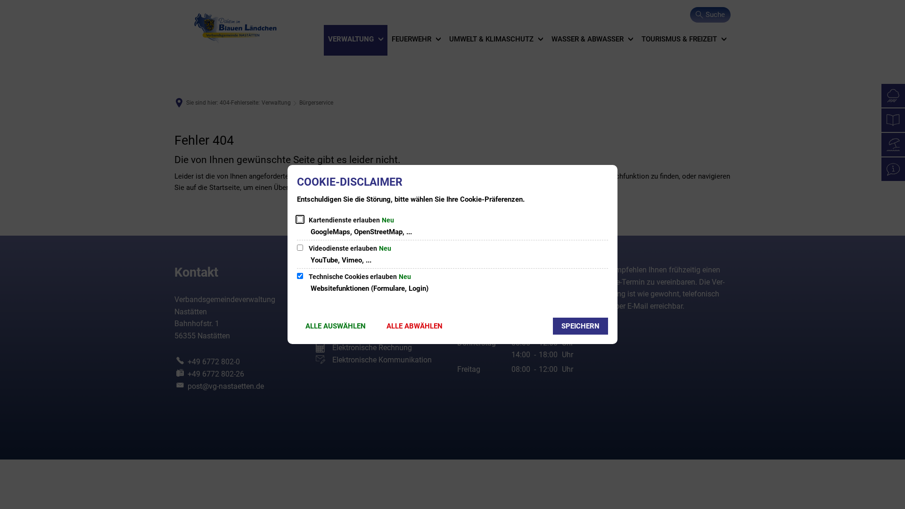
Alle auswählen (335, 326)
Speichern (580, 326)
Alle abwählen (415, 326)
